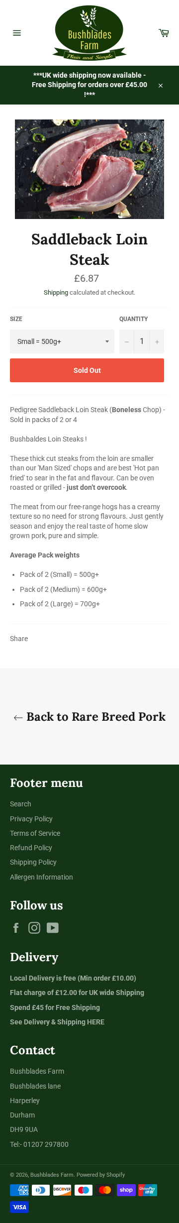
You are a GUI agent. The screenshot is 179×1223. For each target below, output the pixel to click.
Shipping (56, 292)
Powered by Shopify (101, 1175)
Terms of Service (35, 833)
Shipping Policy (33, 862)
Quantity (133, 319)
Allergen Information (41, 877)
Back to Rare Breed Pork (94, 716)
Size (16, 319)
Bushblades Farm (52, 1175)
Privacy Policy (31, 819)
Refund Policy (31, 848)
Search (20, 804)
